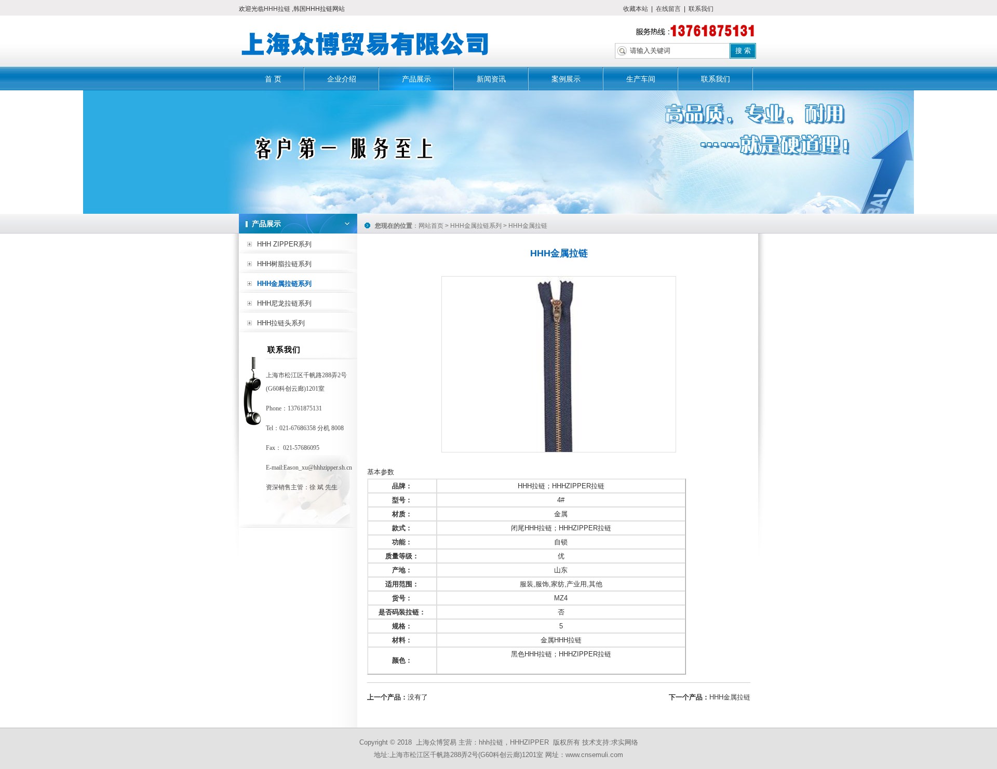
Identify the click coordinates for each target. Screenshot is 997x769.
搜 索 (743, 50)
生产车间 (640, 79)
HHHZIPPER (529, 742)
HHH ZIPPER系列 (284, 244)
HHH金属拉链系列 (284, 283)
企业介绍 (341, 79)
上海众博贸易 (436, 742)
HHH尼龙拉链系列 (284, 303)
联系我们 (701, 8)
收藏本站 (635, 8)
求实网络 (624, 742)
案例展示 (566, 79)
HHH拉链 (278, 8)
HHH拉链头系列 (281, 323)
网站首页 (431, 225)
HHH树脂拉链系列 (284, 264)
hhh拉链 (491, 742)
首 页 (273, 79)
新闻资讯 (491, 79)
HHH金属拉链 (729, 697)
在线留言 (668, 8)
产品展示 (416, 79)
